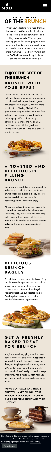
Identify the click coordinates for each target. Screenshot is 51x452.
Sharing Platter (25, 108)
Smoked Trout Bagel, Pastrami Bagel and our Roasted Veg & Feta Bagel (23, 293)
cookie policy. (6, 442)
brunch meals (20, 38)
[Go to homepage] (7, 5)
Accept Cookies (9, 446)
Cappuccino (39, 357)
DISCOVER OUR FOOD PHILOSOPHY (24, 397)
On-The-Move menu (19, 55)
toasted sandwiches (14, 197)
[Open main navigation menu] (45, 6)
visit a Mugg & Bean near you (30, 374)
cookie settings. (35, 442)
